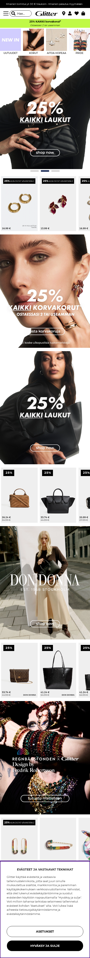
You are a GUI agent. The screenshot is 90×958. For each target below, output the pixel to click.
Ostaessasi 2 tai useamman (45, 25)
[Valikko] (6, 13)
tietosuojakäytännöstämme (38, 909)
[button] (71, 13)
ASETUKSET (45, 931)
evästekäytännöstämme (23, 914)
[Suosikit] (78, 13)
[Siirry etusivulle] (45, 13)
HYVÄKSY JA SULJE (45, 946)
